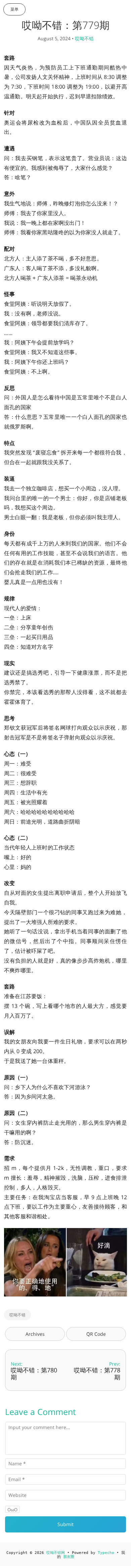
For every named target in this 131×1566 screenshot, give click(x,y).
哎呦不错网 (55, 1553)
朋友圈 (68, 1557)
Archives (35, 1334)
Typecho (106, 1553)
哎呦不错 (84, 38)
